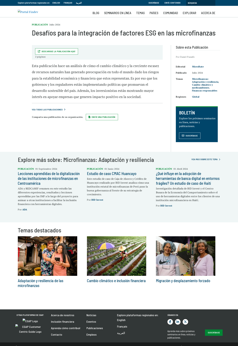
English (56, 2)
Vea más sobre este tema (205, 159)
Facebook (170, 322)
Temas (140, 13)
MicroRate (198, 66)
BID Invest (97, 199)
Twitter (185, 322)
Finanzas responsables (204, 90)
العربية (79, 2)
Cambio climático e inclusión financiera (116, 280)
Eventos (91, 321)
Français (68, 2)
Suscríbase (153, 2)
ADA (24, 209)
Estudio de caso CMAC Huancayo (111, 173)
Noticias (91, 315)
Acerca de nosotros (62, 315)
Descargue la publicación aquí (58, 51)
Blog (96, 13)
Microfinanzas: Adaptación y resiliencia (205, 80)
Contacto (56, 334)
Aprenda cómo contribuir (65, 328)
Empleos (91, 334)
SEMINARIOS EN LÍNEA (117, 13)
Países (154, 13)
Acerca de (208, 13)
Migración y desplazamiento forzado (183, 280)
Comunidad (170, 13)
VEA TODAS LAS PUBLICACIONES (47, 109)
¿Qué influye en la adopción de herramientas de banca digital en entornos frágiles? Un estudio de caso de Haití (188, 178)
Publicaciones (94, 328)
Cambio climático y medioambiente (202, 86)
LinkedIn (178, 322)
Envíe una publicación (103, 117)
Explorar (189, 13)
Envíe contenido (172, 2)
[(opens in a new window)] (30, 321)
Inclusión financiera (62, 321)
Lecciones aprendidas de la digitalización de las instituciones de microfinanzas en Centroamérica (49, 178)
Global (195, 96)
